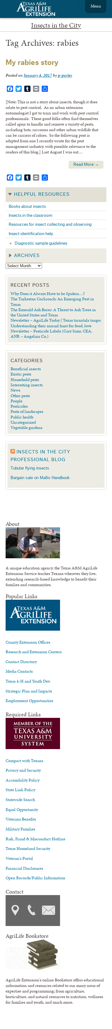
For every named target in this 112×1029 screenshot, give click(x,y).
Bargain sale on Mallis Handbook (40, 477)
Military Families (20, 829)
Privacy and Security (23, 770)
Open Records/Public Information (35, 878)
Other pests (20, 395)
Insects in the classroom (30, 215)
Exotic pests (21, 374)
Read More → (86, 164)
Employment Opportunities (29, 700)
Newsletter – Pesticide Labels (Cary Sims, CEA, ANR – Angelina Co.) (51, 333)
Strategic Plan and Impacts (29, 691)
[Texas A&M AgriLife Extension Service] (40, 10)
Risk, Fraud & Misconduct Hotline (35, 839)
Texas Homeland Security (28, 848)
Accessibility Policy (23, 780)
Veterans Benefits (21, 819)
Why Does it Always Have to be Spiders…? (48, 293)
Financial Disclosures (24, 868)
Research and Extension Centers (34, 652)
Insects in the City (56, 25)
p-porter (65, 75)
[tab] (56, 194)
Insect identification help (31, 233)
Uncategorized (23, 422)
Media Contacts (19, 671)
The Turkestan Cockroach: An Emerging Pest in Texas (52, 301)
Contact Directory (21, 661)
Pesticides (19, 406)
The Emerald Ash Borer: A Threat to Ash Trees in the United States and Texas (53, 312)
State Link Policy (20, 790)
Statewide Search (20, 799)
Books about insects (27, 206)
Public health (22, 417)
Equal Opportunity (22, 809)
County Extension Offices (28, 642)
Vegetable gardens (26, 427)
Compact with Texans (24, 760)
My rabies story (32, 62)
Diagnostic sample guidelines (41, 243)
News (15, 390)
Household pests (25, 379)
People (16, 401)
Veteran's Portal (19, 858)
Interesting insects (27, 385)
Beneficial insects (26, 369)
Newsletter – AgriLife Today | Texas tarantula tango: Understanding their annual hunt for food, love (56, 322)
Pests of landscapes (27, 411)
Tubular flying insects (30, 468)
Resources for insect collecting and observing (50, 224)
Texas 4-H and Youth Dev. (28, 681)
